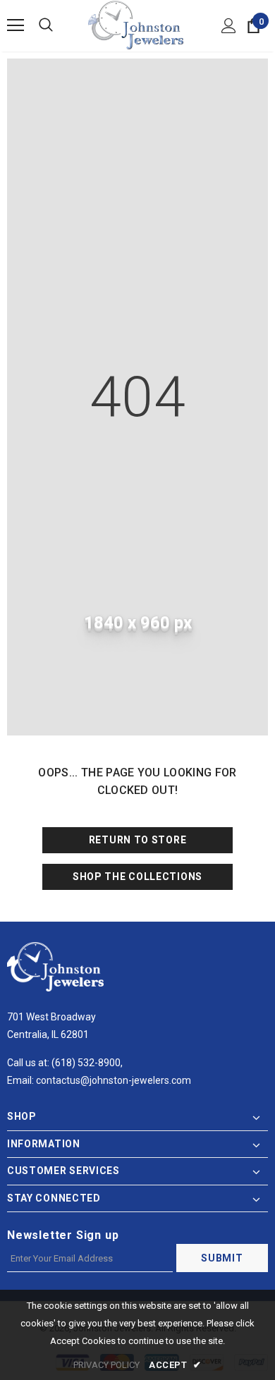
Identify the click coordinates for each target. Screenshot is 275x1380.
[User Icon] (228, 25)
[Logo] (135, 25)
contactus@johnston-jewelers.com (113, 1080)
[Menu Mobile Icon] (15, 25)
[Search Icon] (46, 25)
